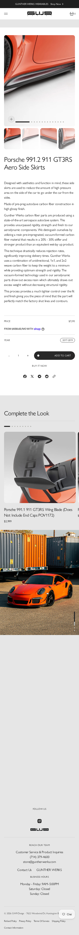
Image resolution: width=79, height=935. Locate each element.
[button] (6, 13)
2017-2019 (68, 340)
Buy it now (39, 365)
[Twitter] (32, 376)
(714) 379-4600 (39, 857)
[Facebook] (25, 376)
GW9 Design (18, 913)
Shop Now (55, 4)
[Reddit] (47, 376)
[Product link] (40, 467)
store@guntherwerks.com (39, 862)
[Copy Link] (54, 376)
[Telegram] (39, 376)
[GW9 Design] (39, 14)
